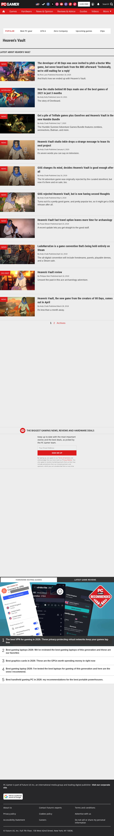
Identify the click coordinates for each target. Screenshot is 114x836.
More (106, 11)
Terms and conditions (85, 807)
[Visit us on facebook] (48, 4)
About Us (7, 807)
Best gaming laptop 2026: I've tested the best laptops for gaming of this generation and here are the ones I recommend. (58, 670)
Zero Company (61, 31)
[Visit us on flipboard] (70, 4)
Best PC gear (26, 31)
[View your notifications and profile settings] (98, 4)
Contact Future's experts (50, 807)
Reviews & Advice (66, 11)
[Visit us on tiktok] (74, 4)
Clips (102, 31)
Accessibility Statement (14, 820)
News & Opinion (44, 11)
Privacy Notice (67, 460)
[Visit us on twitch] (66, 4)
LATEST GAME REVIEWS (85, 579)
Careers (42, 820)
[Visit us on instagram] (57, 4)
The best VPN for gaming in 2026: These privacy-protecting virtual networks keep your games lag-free (57, 641)
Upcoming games (84, 31)
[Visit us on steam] (43, 4)
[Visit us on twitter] (52, 4)
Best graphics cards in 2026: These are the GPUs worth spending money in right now (50, 661)
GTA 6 (43, 31)
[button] (108, 4)
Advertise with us (83, 813)
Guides (83, 11)
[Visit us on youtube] (61, 4)
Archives (61, 323)
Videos (95, 11)
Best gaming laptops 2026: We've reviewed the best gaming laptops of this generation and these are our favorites (58, 651)
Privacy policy (9, 813)
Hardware (26, 11)
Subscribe (84, 4)
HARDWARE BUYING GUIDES (29, 579)
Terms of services (64, 458)
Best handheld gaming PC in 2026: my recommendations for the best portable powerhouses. (54, 679)
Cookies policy (45, 813)
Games (13, 11)
